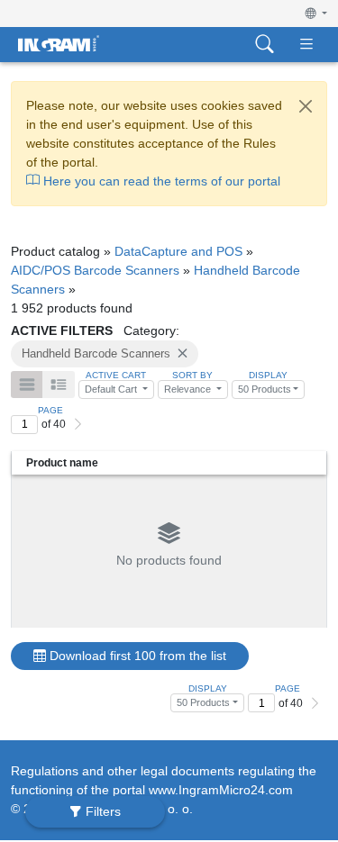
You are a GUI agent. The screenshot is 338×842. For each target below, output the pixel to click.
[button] (316, 13)
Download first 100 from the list (136, 655)
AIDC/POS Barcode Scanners (95, 270)
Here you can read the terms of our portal (160, 181)
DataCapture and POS (178, 251)
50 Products (264, 389)
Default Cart (112, 389)
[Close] (305, 106)
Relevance (189, 389)
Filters (101, 811)
